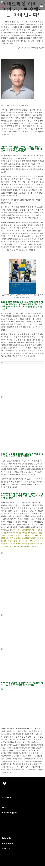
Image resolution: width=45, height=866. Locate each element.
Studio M (6, 848)
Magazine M (7, 843)
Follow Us (6, 838)
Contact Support (9, 812)
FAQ (4, 807)
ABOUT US (7, 797)
